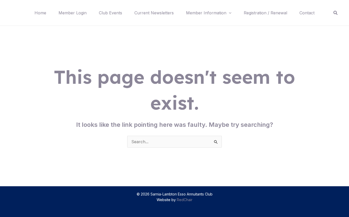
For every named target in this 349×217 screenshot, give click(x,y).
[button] (228, 13)
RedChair (184, 200)
